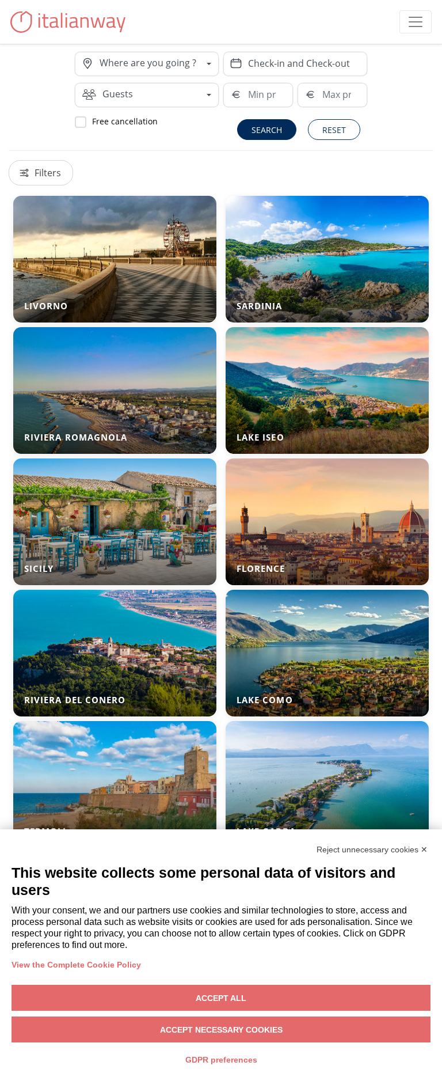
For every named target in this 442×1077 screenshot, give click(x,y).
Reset (334, 129)
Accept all (221, 998)
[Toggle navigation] (415, 21)
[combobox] (159, 63)
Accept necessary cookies (221, 1029)
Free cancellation (125, 121)
